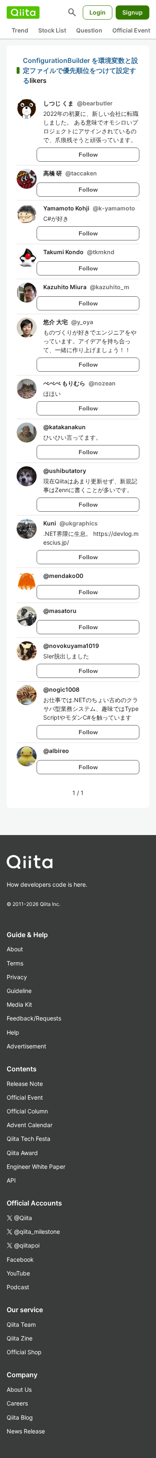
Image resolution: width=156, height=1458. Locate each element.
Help (13, 1032)
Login (97, 12)
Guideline (19, 990)
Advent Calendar (29, 1124)
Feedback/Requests (34, 1018)
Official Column (27, 1111)
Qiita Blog (20, 1417)
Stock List (52, 30)
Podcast (18, 1286)
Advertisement (26, 1046)
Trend (20, 30)
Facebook (20, 1259)
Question (89, 30)
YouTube (18, 1273)
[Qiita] (23, 12)
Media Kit (19, 1004)
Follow (88, 154)
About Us (19, 1389)
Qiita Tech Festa (28, 1138)
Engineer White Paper (36, 1166)
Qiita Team (21, 1324)
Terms (15, 963)
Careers (17, 1403)
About (15, 949)
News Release (26, 1431)
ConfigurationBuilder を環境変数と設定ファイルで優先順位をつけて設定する (80, 70)
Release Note (25, 1083)
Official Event (131, 30)
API (11, 1180)
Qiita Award (22, 1152)
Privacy (17, 976)
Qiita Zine (19, 1338)
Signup (132, 12)
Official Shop (24, 1351)
